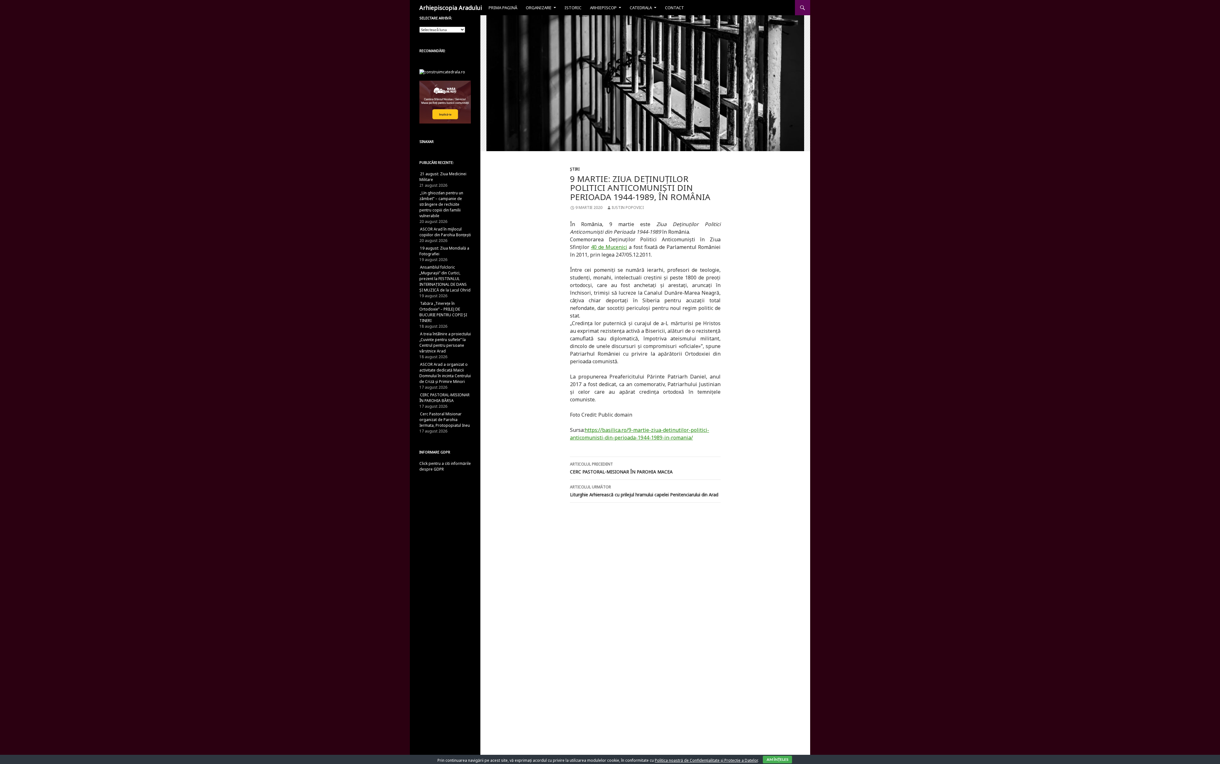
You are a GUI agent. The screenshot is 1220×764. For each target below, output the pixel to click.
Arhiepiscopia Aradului (450, 7)
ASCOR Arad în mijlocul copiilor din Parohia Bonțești (445, 232)
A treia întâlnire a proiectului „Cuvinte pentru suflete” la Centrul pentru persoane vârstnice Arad (445, 342)
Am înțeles (777, 759)
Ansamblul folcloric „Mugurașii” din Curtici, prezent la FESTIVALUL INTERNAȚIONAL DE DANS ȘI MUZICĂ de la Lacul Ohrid (445, 279)
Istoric (573, 7)
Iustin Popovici (628, 207)
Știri (575, 169)
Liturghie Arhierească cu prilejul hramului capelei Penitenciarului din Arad (644, 491)
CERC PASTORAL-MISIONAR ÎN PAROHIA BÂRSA (444, 397)
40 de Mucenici (609, 247)
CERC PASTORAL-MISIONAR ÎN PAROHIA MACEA (621, 468)
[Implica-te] (445, 101)
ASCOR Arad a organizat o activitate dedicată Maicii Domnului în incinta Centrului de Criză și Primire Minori (445, 373)
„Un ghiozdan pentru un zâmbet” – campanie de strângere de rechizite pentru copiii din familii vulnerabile (441, 204)
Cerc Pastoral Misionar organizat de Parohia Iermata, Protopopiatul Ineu (444, 419)
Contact (674, 7)
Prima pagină (503, 7)
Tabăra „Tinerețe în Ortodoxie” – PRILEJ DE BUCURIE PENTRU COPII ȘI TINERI (443, 312)
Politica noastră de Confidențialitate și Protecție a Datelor (706, 760)
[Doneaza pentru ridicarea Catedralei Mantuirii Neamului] (442, 71)
